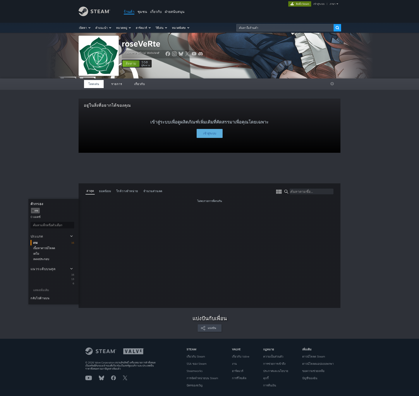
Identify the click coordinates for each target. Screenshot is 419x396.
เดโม (36, 253)
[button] (85, 28)
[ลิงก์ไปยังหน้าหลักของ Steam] (94, 15)
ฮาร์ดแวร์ (237, 371)
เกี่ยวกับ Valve (240, 356)
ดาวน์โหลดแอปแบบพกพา (318, 363)
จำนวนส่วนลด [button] (153, 191)
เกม (35, 242)
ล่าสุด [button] (90, 191)
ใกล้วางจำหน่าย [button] (127, 191)
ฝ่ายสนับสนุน (174, 11)
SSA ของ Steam (196, 363)
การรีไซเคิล (239, 378)
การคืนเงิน (269, 385)
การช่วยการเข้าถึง (274, 363)
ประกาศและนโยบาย (275, 371)
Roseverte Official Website (140, 53)
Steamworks (195, 371)
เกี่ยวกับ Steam (196, 356)
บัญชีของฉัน (309, 378)
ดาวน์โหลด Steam (313, 356)
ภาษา (332, 3)
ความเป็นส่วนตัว (273, 356)
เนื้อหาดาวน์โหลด (44, 248)
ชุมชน (142, 11)
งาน (234, 363)
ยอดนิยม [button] (105, 191)
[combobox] (285, 27)
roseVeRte (141, 44)
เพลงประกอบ (41, 259)
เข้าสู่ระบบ (319, 3)
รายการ (116, 84)
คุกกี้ (266, 378)
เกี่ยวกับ (156, 11)
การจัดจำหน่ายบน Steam (202, 378)
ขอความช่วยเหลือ (313, 371)
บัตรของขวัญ (195, 385)
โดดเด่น (93, 84)
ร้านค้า (129, 11)
